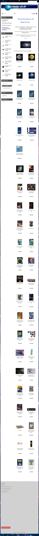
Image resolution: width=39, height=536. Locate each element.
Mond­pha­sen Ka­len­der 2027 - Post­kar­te (19, 117)
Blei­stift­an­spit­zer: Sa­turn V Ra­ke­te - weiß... (31, 357)
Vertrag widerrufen (6, 527)
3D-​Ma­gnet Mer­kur (19, 61)
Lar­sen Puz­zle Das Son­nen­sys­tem (31, 192)
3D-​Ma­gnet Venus (31, 61)
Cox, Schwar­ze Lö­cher (31, 211)
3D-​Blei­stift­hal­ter (31, 228)
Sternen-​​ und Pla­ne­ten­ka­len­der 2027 (31, 136)
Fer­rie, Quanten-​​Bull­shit (31, 302)
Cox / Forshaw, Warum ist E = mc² (31, 117)
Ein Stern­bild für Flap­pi (20, 284)
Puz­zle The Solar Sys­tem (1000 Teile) (31, 284)
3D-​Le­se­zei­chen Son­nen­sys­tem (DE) (31, 449)
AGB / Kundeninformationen (5, 490)
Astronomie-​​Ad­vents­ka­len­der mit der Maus (19, 154)
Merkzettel (34, 1)
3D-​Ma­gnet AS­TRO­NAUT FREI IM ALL (31, 376)
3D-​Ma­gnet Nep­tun (32, 80)
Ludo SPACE (20, 430)
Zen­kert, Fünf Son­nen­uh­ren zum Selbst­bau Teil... (19, 321)
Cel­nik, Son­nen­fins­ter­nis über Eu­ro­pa (31, 174)
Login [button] (30, 1)
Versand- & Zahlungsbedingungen (6, 488)
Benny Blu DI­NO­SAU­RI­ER (20, 247)
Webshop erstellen (16, 532)
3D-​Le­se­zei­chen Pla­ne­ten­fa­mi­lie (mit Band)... (31, 413)
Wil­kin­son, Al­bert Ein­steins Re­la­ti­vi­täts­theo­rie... (31, 431)
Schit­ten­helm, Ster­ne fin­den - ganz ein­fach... (20, 339)
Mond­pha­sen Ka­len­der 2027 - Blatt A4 (19, 99)
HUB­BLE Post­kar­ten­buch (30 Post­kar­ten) (20, 174)
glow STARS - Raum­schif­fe (31, 247)
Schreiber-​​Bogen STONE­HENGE (31, 394)
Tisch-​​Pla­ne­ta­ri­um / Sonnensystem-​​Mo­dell (20, 211)
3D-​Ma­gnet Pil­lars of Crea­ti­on (31, 266)
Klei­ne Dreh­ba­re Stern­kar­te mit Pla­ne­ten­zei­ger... (20, 266)
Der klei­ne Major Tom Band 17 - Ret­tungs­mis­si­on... (20, 229)
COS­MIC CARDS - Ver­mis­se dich (19, 302)
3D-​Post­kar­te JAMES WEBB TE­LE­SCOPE (20, 357)
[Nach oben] (36, 534)
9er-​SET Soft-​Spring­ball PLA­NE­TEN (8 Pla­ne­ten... (31, 339)
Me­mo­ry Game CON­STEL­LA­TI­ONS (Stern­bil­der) (20, 394)
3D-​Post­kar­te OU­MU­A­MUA (20, 376)
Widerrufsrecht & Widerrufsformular (6, 486)
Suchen (7, 85)
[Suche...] (15, 13)
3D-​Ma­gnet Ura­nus (19, 80)
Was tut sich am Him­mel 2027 (19, 136)
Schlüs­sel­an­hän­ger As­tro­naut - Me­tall (20, 449)
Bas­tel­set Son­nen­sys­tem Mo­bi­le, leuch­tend (20, 413)
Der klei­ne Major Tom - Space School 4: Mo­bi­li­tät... (20, 468)
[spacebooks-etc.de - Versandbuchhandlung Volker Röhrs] (19, 6)
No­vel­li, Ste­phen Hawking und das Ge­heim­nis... (31, 321)
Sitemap (3, 101)
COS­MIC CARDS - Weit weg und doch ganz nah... (31, 468)
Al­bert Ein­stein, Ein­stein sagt (20, 192)
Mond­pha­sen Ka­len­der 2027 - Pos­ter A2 (31, 99)
